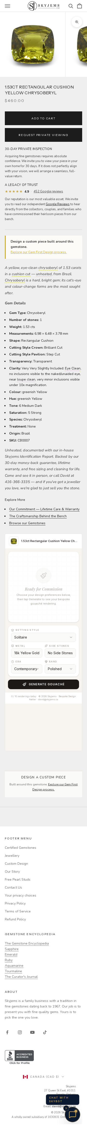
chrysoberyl (48, 267)
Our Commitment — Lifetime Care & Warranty (44, 509)
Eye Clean (72, 368)
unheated (44, 274)
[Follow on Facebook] (7, 1032)
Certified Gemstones (20, 847)
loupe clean (26, 379)
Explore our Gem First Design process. (39, 252)
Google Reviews (58, 204)
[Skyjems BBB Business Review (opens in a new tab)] (43, 1057)
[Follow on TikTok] (45, 1032)
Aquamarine (14, 965)
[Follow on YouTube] (32, 1032)
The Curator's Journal (21, 976)
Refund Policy (15, 919)
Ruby (9, 960)
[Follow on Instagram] (19, 1032)
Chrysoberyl (15, 280)
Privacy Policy (15, 903)
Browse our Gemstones (27, 523)
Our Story (12, 871)
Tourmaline (13, 971)
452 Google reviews (48, 191)
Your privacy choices (20, 895)
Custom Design (16, 863)
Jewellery (12, 855)
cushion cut (21, 274)
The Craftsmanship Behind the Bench (38, 516)
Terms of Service (18, 911)
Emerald (11, 954)
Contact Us (13, 887)
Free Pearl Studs (17, 879)
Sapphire (12, 949)
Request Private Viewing (43, 135)
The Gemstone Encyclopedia (27, 943)
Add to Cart (43, 118)
